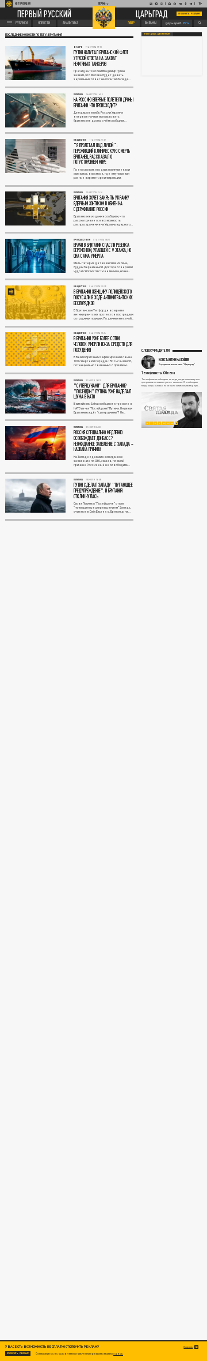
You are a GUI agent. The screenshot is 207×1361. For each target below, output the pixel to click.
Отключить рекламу (189, 13)
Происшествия (82, 239)
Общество (80, 139)
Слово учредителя (155, 350)
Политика (78, 94)
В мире (78, 47)
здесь (118, 1353)
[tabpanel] (171, 410)
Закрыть (188, 1346)
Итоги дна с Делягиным (157, 34)
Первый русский (44, 13)
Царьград (152, 14)
